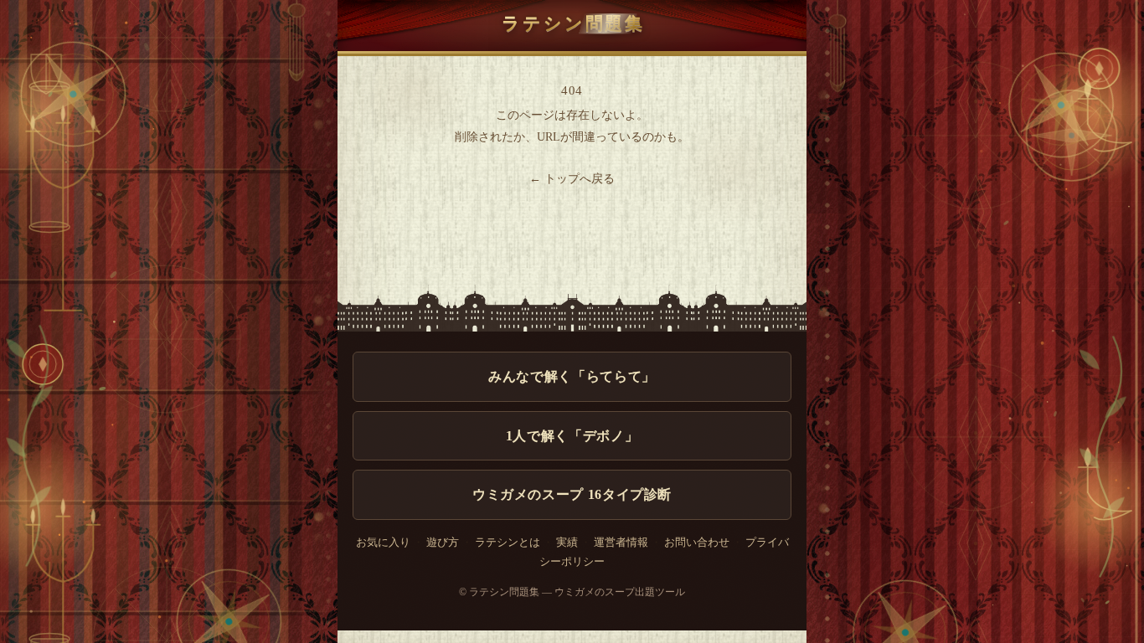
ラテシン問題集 (573, 23)
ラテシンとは (507, 542)
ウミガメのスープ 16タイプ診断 (572, 494)
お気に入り (383, 542)
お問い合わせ (696, 542)
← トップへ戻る (572, 178)
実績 (567, 542)
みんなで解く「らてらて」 (572, 376)
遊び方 (442, 542)
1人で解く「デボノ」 (572, 436)
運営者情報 (621, 542)
